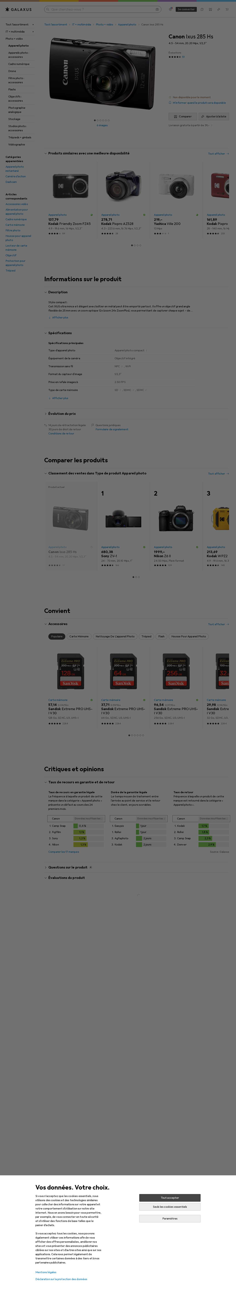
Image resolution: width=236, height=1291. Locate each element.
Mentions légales (45, 1272)
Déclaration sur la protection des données (61, 1279)
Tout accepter (170, 1198)
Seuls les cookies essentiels (170, 1207)
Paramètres (169, 1218)
